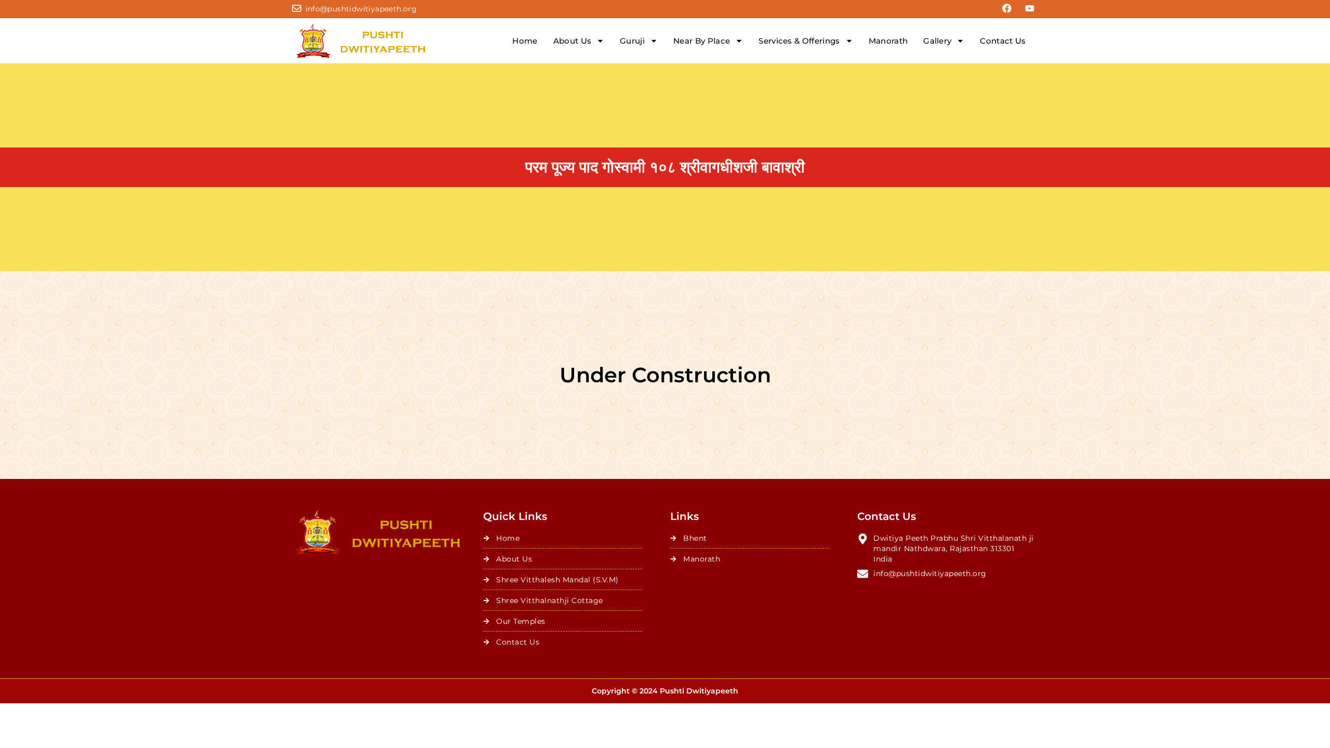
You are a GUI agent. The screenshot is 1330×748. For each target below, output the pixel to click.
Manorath (888, 41)
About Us (572, 41)
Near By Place (701, 41)
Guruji (632, 41)
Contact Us (1003, 41)
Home (524, 41)
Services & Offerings (799, 41)
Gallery (937, 41)
